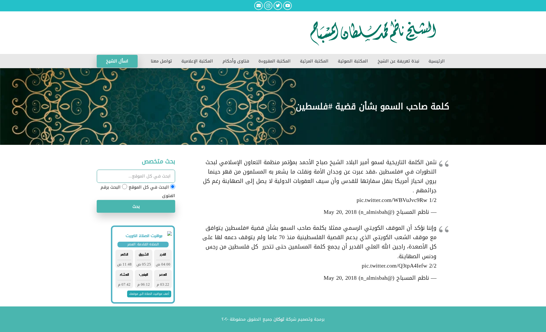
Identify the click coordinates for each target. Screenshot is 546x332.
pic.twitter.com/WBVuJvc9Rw (392, 200)
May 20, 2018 (340, 212)
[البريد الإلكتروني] (258, 5)
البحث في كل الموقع (149, 187)
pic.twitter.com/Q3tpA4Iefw (394, 265)
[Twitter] (278, 5)
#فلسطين (391, 171)
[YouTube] (287, 5)
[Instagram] (268, 5)
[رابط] (236, 33)
